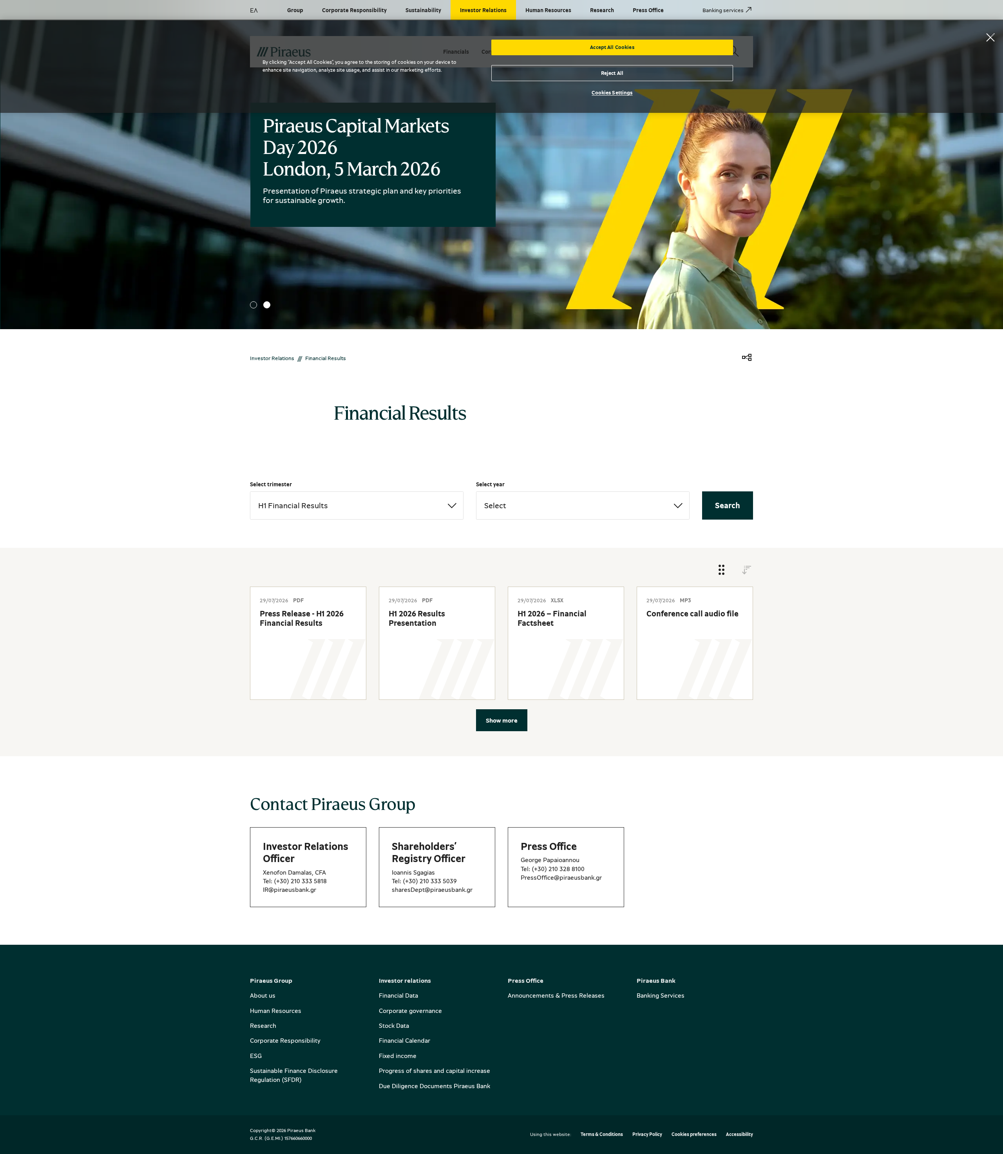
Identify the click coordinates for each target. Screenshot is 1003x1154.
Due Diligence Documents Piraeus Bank (434, 1086)
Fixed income (397, 1055)
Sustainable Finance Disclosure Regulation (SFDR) (294, 1074)
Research (263, 1025)
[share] (746, 358)
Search (727, 505)
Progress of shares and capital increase (434, 1070)
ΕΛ (254, 10)
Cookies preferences (694, 1135)
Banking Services (660, 995)
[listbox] (356, 505)
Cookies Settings (612, 92)
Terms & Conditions (602, 1135)
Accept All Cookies (612, 47)
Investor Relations (272, 358)
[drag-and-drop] (721, 570)
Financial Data (398, 995)
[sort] (746, 570)
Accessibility (739, 1135)
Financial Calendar (404, 1040)
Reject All (612, 72)
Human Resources (275, 1010)
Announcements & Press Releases (556, 995)
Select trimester (271, 484)
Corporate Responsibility (285, 1040)
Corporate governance (410, 1010)
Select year (490, 484)
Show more (502, 720)
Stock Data (394, 1025)
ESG (256, 1055)
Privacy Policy (647, 1135)
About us (262, 995)
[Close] (990, 37)
